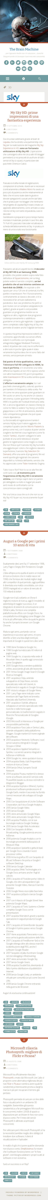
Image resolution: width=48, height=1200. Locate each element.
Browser (9, 1006)
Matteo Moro (26, 189)
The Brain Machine (24, 49)
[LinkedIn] (30, 62)
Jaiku (20, 1024)
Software (34, 1177)
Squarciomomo (22, 278)
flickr (14, 1173)
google (18, 1013)
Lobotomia (11, 129)
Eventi (8, 1009)
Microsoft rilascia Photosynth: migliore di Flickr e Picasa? (24, 1052)
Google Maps (27, 1020)
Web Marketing (12, 524)
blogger (26, 1002)
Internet (9, 1024)
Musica (30, 517)
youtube (23, 1031)
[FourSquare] (30, 69)
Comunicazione (25, 1006)
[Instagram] (24, 62)
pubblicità (10, 1031)
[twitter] (18, 62)
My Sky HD (9, 521)
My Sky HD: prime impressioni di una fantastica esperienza (24, 116)
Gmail (7, 1013)
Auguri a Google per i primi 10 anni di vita (24, 543)
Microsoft (10, 1177)
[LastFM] (36, 62)
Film (7, 513)
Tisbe (25, 463)
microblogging (12, 1028)
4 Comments (12, 1068)
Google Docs (11, 1020)
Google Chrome (33, 1017)
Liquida (6, 142)
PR (35, 1028)
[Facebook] (6, 62)
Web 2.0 (8, 1180)
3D (6, 510)
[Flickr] (18, 69)
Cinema (27, 510)
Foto (24, 1173)
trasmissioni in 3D (16, 377)
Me (21, 517)
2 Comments (12, 133)
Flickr (9, 1083)
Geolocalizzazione (24, 1009)
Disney (38, 510)
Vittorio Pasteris (34, 426)
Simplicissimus (27, 1148)
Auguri (15, 1002)
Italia (16, 513)
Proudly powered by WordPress (22, 1192)
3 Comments (12, 557)
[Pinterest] (41, 62)
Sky (4, 145)
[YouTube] (24, 69)
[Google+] (12, 62)
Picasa (27, 1028)
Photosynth (8, 1077)
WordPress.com (32, 1195)
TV (27, 521)
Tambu (13, 435)
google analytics (13, 1017)
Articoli (16, 510)
